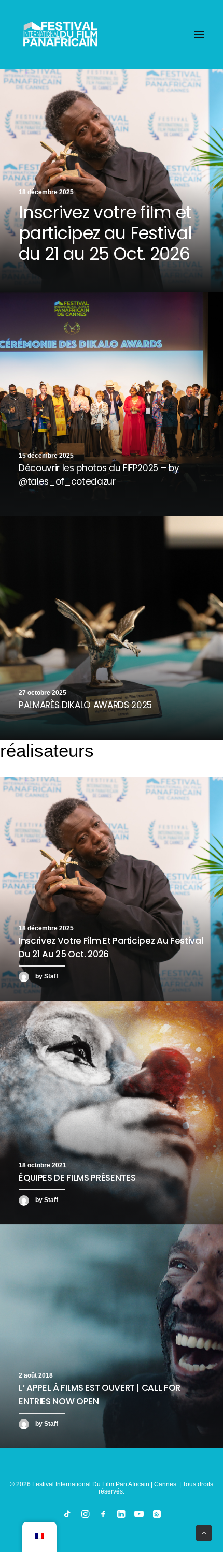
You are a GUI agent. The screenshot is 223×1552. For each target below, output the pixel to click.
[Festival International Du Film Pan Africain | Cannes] (60, 34)
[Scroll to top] (204, 1532)
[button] (199, 34)
